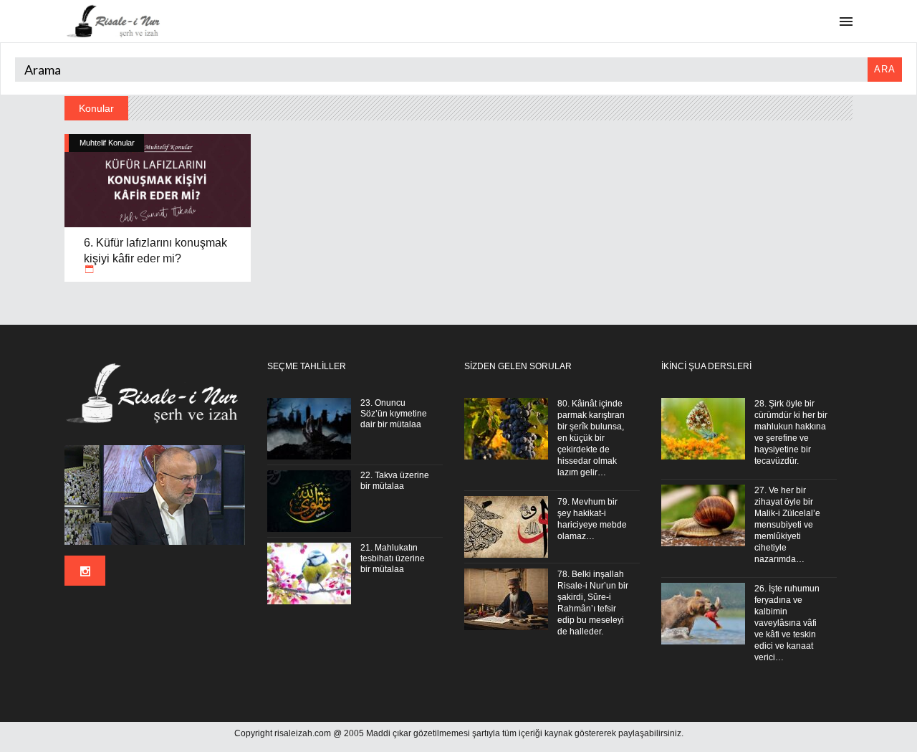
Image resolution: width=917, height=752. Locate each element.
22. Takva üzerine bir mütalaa (394, 480)
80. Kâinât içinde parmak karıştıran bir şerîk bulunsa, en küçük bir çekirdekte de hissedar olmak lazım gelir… (591, 438)
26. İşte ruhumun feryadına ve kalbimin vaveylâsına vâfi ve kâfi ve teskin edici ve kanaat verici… (787, 623)
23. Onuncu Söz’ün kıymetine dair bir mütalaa (393, 413)
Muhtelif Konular (107, 142)
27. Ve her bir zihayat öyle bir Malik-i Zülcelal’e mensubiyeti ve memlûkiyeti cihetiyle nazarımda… (787, 524)
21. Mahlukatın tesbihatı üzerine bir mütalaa (392, 558)
